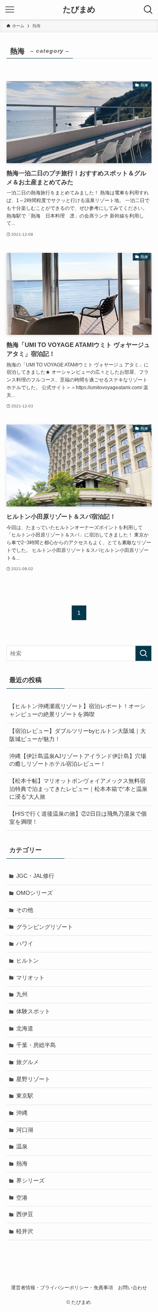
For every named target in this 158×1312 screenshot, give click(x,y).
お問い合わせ (132, 1287)
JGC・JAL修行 (35, 876)
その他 (24, 910)
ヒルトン (27, 960)
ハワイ (24, 943)
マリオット (30, 977)
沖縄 (22, 1112)
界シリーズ (30, 1180)
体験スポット (33, 1011)
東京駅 (24, 1095)
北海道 (24, 1028)
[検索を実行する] (143, 653)
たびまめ (79, 10)
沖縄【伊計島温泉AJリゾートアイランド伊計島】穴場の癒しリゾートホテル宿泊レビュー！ (77, 760)
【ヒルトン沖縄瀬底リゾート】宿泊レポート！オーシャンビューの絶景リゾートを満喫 (77, 710)
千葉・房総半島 (36, 1045)
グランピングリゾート (44, 927)
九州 (22, 994)
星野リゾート (33, 1079)
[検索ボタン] (148, 9)
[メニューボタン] (9, 9)
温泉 (22, 1146)
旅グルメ (27, 1062)
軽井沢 (24, 1231)
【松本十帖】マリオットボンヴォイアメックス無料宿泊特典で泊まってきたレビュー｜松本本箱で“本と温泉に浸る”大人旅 (78, 789)
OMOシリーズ (34, 893)
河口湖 (24, 1130)
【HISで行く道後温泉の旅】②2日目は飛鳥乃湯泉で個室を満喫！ (78, 817)
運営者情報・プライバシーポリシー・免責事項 (62, 1287)
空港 (22, 1197)
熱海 (22, 1163)
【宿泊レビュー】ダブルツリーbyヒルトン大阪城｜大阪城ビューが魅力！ (77, 735)
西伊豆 (24, 1214)
